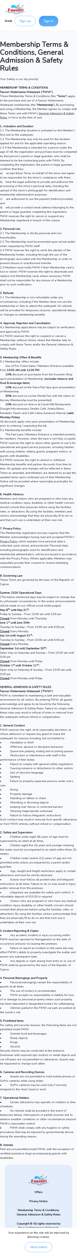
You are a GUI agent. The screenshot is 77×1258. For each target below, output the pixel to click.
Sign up (25, 21)
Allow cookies (38, 1247)
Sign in (48, 21)
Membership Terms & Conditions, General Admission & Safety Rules (38, 1212)
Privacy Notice (38, 1201)
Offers (39, 1192)
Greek (8, 21)
